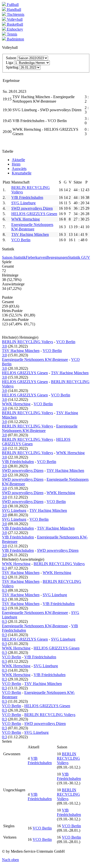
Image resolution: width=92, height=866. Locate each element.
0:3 (4, 568)
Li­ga (9, 62)
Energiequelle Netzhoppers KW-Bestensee (32, 226)
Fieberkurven (36, 257)
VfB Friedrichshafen (27, 197)
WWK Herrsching (25, 219)
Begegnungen (57, 257)
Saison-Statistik (14, 257)
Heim (16, 164)
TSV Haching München (30, 234)
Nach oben (10, 860)
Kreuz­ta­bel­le (21, 173)
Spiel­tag (12, 67)
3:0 (4, 346)
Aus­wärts (19, 168)
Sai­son (11, 58)
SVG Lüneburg (23, 203)
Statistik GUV (79, 257)
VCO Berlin (20, 240)
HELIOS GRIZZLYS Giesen (34, 214)
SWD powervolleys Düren (32, 208)
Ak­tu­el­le (18, 160)
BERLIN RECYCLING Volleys (27, 342)
